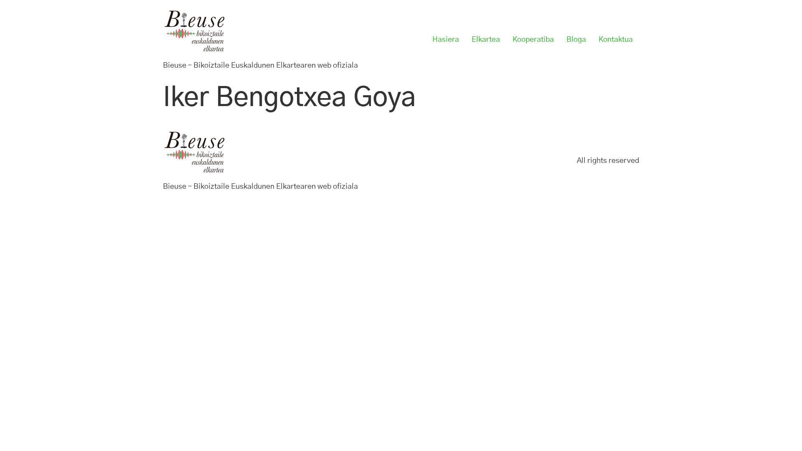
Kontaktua (616, 39)
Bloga (576, 39)
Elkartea (486, 39)
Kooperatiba (533, 39)
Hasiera (445, 39)
